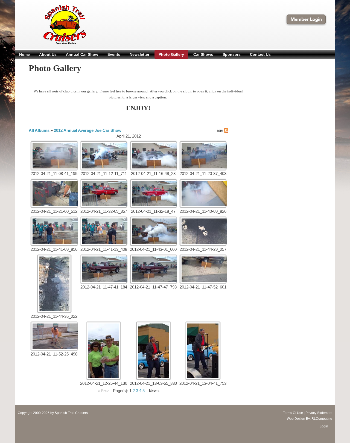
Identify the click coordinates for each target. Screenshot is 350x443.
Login (324, 426)
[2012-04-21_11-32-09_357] (104, 194)
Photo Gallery (171, 54)
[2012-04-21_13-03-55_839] (153, 350)
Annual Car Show (82, 54)
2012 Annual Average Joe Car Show (87, 130)
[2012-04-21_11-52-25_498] (54, 336)
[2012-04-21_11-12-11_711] (104, 156)
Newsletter (139, 54)
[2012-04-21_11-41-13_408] (104, 231)
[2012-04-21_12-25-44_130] (103, 350)
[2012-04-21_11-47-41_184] (104, 269)
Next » (154, 391)
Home (24, 54)
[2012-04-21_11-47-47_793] (153, 269)
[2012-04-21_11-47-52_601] (203, 269)
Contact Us (260, 54)
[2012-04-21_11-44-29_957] (203, 231)
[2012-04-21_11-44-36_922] (54, 283)
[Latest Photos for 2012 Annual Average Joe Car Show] (226, 130)
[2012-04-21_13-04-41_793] (203, 350)
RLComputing (321, 419)
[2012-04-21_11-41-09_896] (54, 231)
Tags (219, 130)
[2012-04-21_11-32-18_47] (153, 194)
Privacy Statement (318, 413)
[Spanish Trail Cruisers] (53, 24)
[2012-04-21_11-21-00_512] (54, 194)
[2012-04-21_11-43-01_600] (153, 231)
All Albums (39, 130)
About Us (48, 54)
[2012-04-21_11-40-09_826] (203, 194)
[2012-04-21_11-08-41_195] (54, 156)
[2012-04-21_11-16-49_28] (153, 156)
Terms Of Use (293, 413)
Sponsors (232, 54)
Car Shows (203, 54)
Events (113, 54)
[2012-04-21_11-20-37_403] (203, 156)
